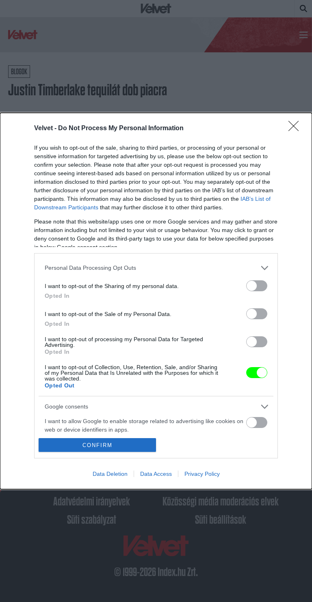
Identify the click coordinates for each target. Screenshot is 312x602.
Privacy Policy (202, 474)
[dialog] (156, 301)
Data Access (156, 474)
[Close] (296, 128)
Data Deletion (110, 474)
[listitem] (156, 268)
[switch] (256, 285)
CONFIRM (97, 445)
